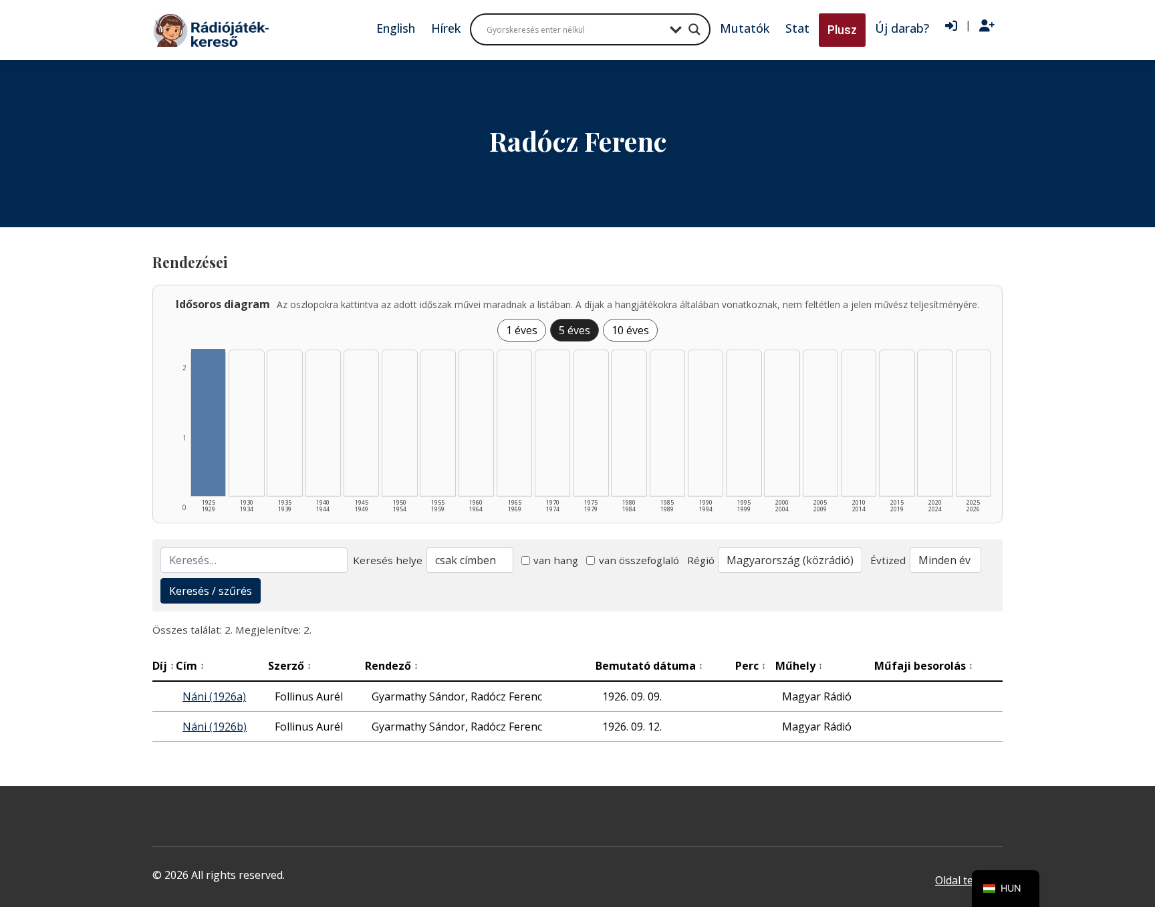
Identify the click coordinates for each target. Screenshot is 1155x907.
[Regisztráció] (987, 26)
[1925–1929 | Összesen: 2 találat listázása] (208, 422)
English (395, 28)
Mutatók (744, 28)
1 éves (521, 330)
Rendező (391, 665)
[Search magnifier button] (694, 29)
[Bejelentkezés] (951, 26)
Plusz (842, 30)
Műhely (799, 665)
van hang (555, 560)
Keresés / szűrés (210, 591)
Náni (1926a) (214, 696)
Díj (163, 665)
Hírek (446, 28)
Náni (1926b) (214, 726)
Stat (797, 28)
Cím (190, 665)
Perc (750, 665)
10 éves (630, 330)
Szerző (289, 665)
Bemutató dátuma (649, 665)
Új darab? (902, 28)
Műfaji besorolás (923, 665)
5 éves (574, 330)
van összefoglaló (639, 560)
